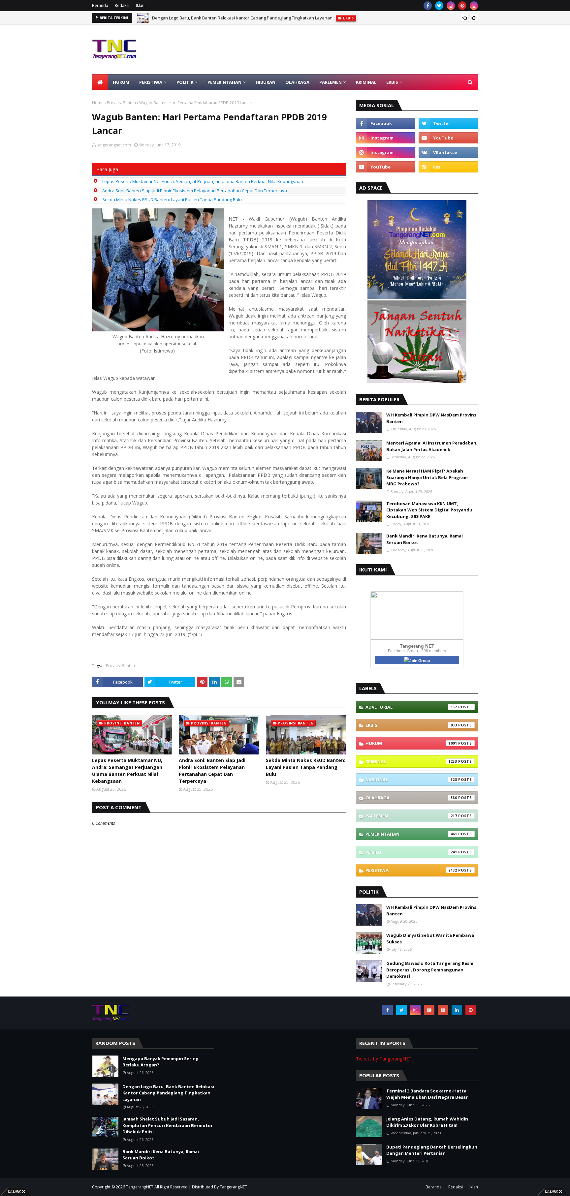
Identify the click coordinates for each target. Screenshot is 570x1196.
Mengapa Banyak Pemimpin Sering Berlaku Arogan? (160, 1062)
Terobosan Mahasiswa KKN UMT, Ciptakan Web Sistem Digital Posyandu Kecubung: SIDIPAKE (429, 510)
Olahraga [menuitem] (297, 82)
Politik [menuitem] (184, 82)
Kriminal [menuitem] (366, 82)
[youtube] (448, 137)
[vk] (448, 152)
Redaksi (122, 5)
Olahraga (411, 798)
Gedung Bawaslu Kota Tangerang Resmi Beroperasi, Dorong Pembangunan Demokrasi (430, 969)
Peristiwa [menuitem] (150, 82)
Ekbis (411, 725)
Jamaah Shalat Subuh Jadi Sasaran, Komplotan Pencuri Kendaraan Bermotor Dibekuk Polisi (243, 18)
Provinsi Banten (121, 103)
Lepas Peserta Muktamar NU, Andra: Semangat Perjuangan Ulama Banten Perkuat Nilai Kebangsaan (202, 181)
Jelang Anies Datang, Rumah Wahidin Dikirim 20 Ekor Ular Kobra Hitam (427, 1122)
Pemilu (411, 852)
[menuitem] (100, 82)
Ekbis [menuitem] (392, 82)
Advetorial (411, 707)
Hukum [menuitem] (121, 82)
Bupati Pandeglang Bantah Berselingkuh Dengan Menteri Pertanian (431, 1150)
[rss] (448, 166)
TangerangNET (139, 1187)
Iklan (140, 5)
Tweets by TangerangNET (384, 1059)
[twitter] (439, 5)
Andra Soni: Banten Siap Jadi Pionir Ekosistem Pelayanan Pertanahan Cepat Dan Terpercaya (194, 191)
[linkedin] (457, 1010)
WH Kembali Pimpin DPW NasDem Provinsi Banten (432, 418)
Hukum (411, 743)
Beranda (100, 5)
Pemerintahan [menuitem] (224, 82)
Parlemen (411, 816)
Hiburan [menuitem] (265, 82)
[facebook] (428, 5)
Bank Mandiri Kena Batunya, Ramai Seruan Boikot (424, 539)
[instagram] (451, 5)
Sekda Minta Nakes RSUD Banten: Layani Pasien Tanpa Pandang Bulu (172, 199)
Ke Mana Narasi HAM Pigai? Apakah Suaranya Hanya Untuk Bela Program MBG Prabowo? (427, 477)
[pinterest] (462, 5)
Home (98, 103)
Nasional (411, 779)
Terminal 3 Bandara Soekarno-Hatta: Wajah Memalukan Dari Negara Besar (427, 1094)
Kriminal (411, 761)
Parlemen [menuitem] (330, 82)
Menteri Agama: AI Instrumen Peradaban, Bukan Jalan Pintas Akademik (432, 446)
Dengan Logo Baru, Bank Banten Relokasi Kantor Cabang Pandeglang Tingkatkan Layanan (168, 1093)
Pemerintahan (411, 834)
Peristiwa (411, 870)
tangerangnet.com (114, 145)
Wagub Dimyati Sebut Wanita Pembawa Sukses (430, 938)
